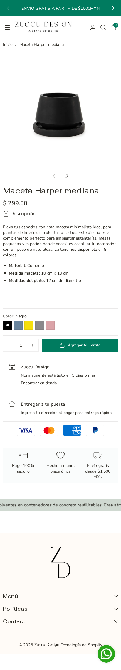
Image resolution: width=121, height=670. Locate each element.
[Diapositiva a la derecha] (66, 175)
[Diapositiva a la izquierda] (54, 175)
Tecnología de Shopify (81, 645)
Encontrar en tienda (39, 383)
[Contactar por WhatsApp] (106, 654)
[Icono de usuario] (93, 27)
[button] (8, 8)
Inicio (8, 44)
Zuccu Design (46, 644)
